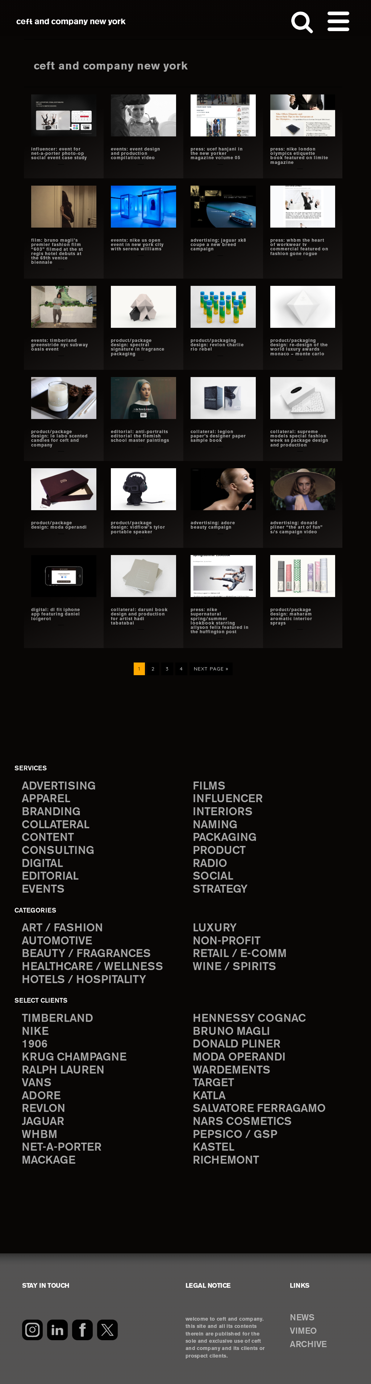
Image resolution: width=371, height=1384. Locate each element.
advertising (59, 786)
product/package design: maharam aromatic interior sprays (291, 616)
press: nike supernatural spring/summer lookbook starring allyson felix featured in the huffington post (220, 621)
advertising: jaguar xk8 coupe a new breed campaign (218, 244)
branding (51, 812)
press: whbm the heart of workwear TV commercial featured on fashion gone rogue (299, 247)
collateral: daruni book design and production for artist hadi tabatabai (139, 616)
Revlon (43, 1109)
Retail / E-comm (240, 954)
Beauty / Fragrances (86, 954)
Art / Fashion (62, 928)
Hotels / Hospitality (84, 980)
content (48, 838)
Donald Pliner (236, 1044)
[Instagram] (32, 1330)
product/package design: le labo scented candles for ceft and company (59, 438)
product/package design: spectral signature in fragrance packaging (137, 347)
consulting (58, 851)
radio (210, 864)
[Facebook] (82, 1330)
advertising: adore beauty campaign (213, 525)
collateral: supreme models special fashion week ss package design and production (299, 438)
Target (213, 1083)
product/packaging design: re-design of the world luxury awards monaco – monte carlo (299, 347)
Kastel (213, 1147)
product (219, 851)
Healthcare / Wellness (92, 967)
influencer (228, 799)
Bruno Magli (231, 1032)
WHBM (39, 1135)
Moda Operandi (239, 1057)
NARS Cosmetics (242, 1122)
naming (215, 825)
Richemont (226, 1160)
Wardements (231, 1070)
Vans (36, 1083)
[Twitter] (107, 1330)
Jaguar (43, 1122)
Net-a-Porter (61, 1147)
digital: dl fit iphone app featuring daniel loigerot (55, 614)
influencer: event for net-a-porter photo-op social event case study (59, 153)
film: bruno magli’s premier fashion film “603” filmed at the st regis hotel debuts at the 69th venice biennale (57, 251)
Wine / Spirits (234, 967)
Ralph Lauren (63, 1070)
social (213, 876)
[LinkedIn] (57, 1330)
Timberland (57, 1019)
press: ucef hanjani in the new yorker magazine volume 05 (217, 153)
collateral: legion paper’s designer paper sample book (218, 436)
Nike (35, 1032)
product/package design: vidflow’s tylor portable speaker (138, 527)
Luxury (215, 928)
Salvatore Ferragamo (259, 1109)
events (43, 889)
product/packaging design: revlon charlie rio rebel (217, 345)
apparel (46, 799)
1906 (34, 1044)
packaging (225, 838)
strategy (220, 889)
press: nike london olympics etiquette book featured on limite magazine (299, 156)
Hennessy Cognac (249, 1019)
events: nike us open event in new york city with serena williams (137, 244)
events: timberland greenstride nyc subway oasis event (59, 345)
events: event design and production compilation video (135, 153)
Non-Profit (226, 941)
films (209, 786)
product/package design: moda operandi (59, 525)
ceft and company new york (71, 21)
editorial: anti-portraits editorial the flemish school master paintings (140, 436)
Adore (41, 1096)
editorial (50, 876)
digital (42, 864)
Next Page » (210, 670)
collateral (55, 825)
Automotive (57, 941)
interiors (223, 812)
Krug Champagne (74, 1057)
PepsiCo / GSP (235, 1135)
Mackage (48, 1160)
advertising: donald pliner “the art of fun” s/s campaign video (296, 527)
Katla (209, 1096)
